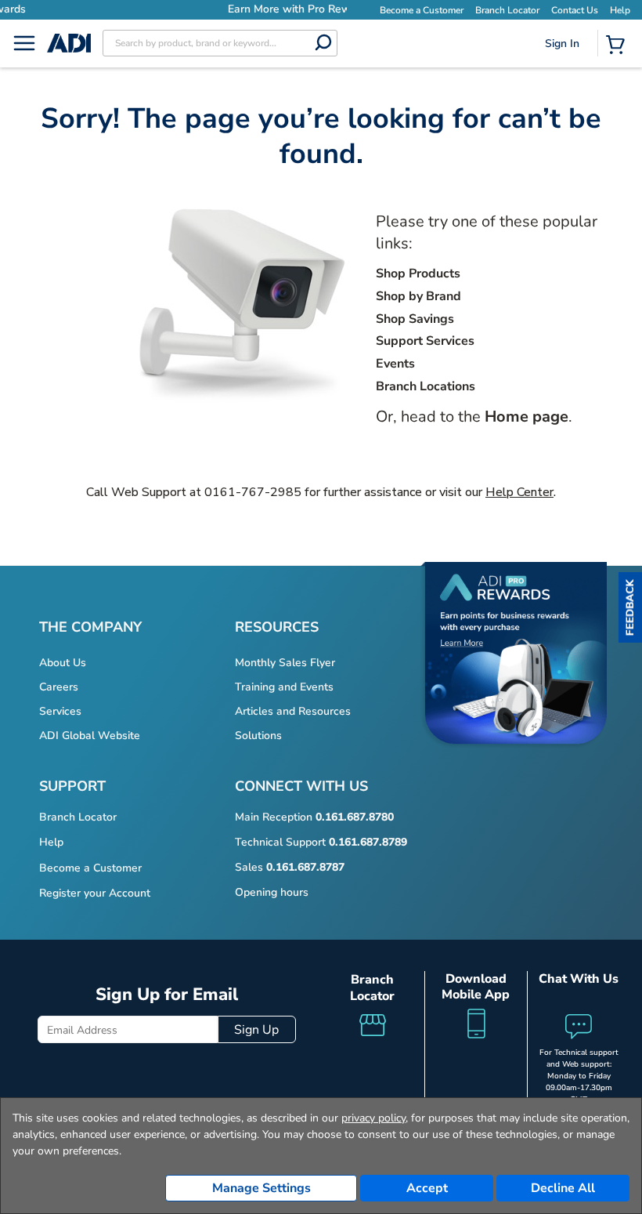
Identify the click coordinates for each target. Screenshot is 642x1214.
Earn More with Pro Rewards (219, 9)
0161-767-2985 (252, 492)
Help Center (519, 492)
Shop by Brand (418, 296)
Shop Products (418, 273)
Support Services (425, 341)
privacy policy (373, 1118)
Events (395, 363)
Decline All (563, 1188)
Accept (427, 1188)
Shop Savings (415, 319)
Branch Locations (425, 386)
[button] (630, 607)
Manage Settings (261, 1188)
